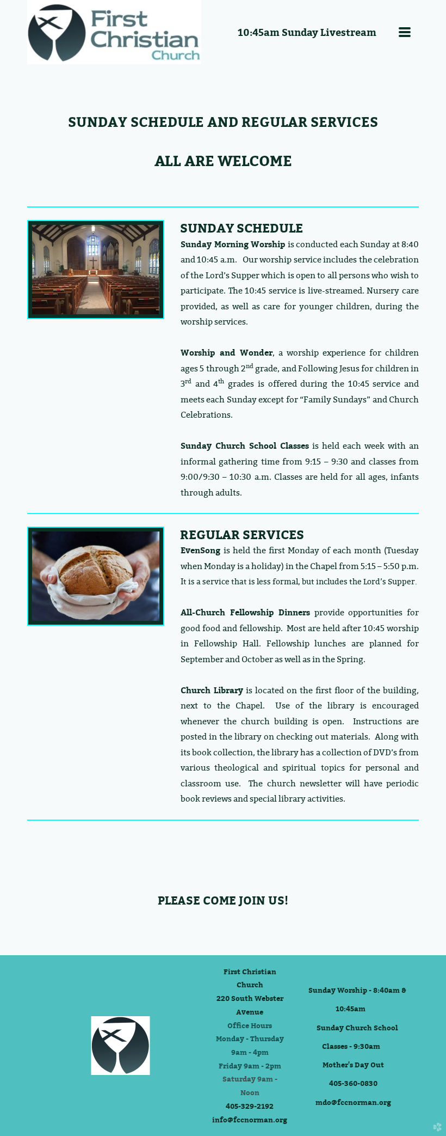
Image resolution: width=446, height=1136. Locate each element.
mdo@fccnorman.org (353, 1102)
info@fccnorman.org (249, 1119)
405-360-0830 (353, 1083)
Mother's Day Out (353, 1064)
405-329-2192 (250, 1106)
